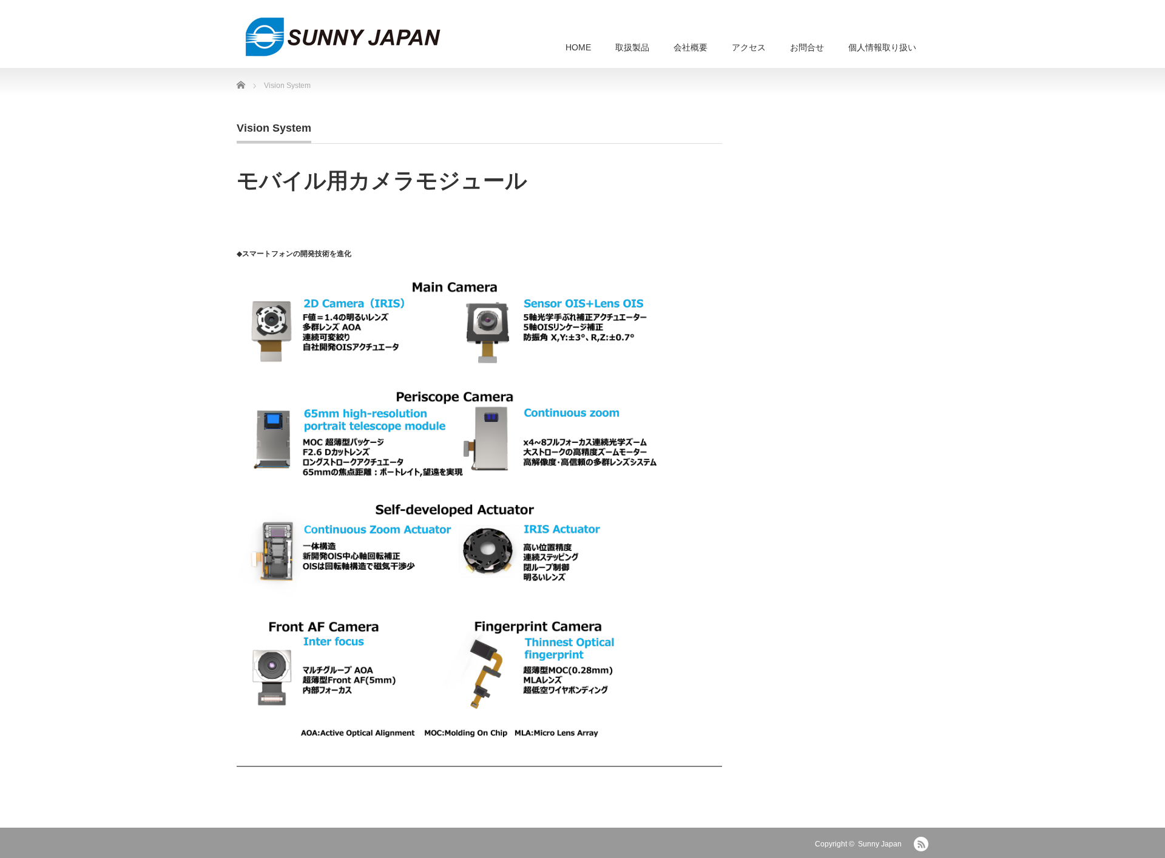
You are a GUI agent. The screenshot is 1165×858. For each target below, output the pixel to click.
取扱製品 (632, 47)
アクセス (749, 47)
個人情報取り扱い (882, 47)
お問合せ (807, 47)
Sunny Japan (880, 844)
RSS (921, 844)
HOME (578, 47)
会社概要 (690, 47)
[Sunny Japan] (342, 37)
